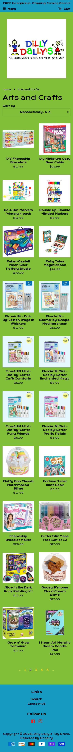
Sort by (9, 105)
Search (36, 699)
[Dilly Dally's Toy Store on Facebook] (33, 721)
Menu (11, 8)
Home (7, 89)
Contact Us (36, 703)
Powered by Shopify (36, 738)
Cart (66, 8)
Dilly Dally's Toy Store (51, 734)
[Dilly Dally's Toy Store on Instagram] (40, 721)
